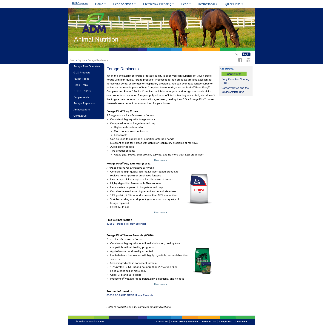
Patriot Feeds (81, 78)
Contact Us (80, 115)
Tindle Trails (80, 84)
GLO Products (81, 72)
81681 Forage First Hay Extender (126, 223)
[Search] (236, 54)
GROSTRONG (82, 91)
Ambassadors (81, 109)
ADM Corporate (80, 3)
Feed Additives (125, 5)
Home (101, 5)
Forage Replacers (84, 103)
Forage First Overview (86, 66)
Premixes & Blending (159, 5)
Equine (81, 60)
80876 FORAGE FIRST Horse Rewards (130, 295)
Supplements (81, 97)
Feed (186, 5)
